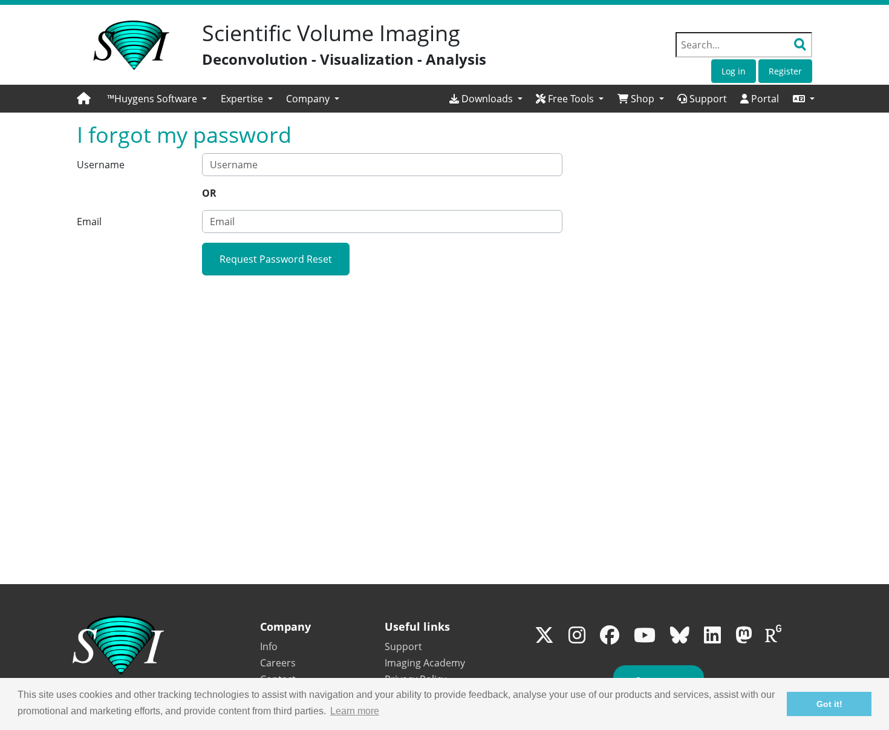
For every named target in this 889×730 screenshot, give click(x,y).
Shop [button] (642, 98)
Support (707, 98)
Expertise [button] (243, 98)
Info (269, 646)
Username (101, 164)
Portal (764, 98)
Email (89, 221)
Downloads (487, 98)
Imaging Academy (425, 662)
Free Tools (570, 98)
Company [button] (309, 98)
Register (785, 71)
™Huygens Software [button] (153, 98)
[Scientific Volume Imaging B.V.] (131, 45)
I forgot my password (184, 135)
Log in (733, 71)
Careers (278, 662)
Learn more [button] (354, 711)
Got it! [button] (829, 704)
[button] (803, 99)
